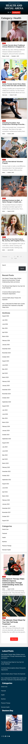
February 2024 (6, 426)
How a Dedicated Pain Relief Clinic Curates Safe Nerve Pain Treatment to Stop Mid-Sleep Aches (13, 305)
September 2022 (6, 479)
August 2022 (5, 483)
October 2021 (5, 516)
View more (14, 639)
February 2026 (6, 340)
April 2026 (5, 332)
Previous (4, 256)
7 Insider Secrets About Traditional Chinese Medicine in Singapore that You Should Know (13, 46)
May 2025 (5, 369)
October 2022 (5, 475)
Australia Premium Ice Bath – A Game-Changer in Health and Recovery (12, 201)
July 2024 (4, 410)
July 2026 (4, 320)
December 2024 (6, 389)
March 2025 (5, 377)
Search (4, 265)
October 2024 (5, 398)
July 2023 (4, 447)
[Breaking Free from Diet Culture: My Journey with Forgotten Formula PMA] (14, 225)
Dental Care (5, 529)
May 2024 (5, 418)
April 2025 (5, 373)
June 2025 (5, 365)
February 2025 (6, 381)
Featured (4, 533)
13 (21, 256)
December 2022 (6, 471)
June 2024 (5, 414)
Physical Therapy (6, 545)
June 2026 (5, 324)
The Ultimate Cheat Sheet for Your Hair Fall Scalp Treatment (13, 287)
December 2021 (6, 508)
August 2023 (5, 443)
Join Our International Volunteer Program (12, 162)
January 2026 (6, 344)
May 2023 (5, 455)
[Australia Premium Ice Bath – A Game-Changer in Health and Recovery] (14, 186)
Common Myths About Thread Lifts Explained (11, 298)
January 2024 (6, 430)
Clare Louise (4, 95)
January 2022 (6, 504)
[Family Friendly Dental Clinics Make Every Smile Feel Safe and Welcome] (14, 69)
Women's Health (6, 550)
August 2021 (5, 520)
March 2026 (5, 336)
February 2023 (6, 467)
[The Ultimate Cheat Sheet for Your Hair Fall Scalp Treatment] (14, 606)
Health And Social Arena (14, 7)
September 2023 (6, 438)
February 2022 (6, 500)
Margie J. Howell (5, 56)
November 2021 (6, 512)
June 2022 (5, 488)
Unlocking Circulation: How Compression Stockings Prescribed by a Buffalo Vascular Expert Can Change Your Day (13, 123)
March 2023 (5, 463)
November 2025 (6, 353)
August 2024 (5, 406)
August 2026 (5, 316)
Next (15, 258)
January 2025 (6, 385)
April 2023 (5, 459)
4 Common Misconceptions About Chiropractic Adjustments (11, 292)
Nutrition (4, 541)
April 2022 (5, 492)
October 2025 (5, 357)
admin (3, 133)
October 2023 (5, 434)
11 (14, 256)
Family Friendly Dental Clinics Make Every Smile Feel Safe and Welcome (14, 84)
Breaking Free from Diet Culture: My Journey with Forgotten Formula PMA (13, 239)
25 (12, 258)
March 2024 (5, 422)
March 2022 (5, 496)
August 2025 (5, 361)
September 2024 (6, 402)
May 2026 (5, 328)
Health (4, 43)
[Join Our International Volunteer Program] (14, 147)
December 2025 (6, 348)
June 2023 (5, 451)
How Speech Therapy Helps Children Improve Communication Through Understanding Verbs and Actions (11, 280)
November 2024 (6, 393)
